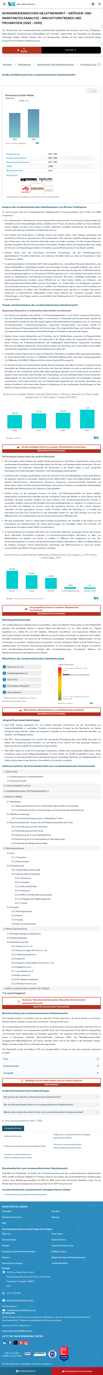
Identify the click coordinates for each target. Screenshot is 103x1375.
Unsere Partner (59, 1239)
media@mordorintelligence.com (21, 1310)
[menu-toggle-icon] (4, 4)
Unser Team (57, 1234)
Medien (5, 1245)
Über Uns (6, 1234)
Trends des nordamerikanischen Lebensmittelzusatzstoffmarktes (67, 1146)
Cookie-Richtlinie (60, 1263)
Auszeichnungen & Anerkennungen (19, 1251)
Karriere (6, 1257)
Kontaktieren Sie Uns (11, 1217)
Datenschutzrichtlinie (12, 1263)
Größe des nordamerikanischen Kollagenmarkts (25, 1146)
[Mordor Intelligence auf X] (15, 1343)
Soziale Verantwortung (62, 1245)
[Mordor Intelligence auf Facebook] (10, 1343)
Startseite (6, 1211)
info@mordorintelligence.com (19, 1300)
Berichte (56, 1211)
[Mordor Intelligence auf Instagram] (26, 1343)
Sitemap (55, 1217)
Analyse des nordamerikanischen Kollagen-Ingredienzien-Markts (72, 1136)
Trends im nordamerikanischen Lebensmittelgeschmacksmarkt (18, 1156)
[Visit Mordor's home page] (12, 4)
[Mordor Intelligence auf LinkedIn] (4, 1343)
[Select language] (93, 4)
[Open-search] (100, 4)
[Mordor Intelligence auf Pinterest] (21, 1343)
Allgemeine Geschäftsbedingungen (69, 1257)
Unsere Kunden (9, 1239)
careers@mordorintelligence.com (17, 1330)
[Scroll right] (99, 64)
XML (4, 1223)
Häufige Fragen (59, 1251)
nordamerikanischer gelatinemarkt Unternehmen (25, 1194)
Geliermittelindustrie (13, 1136)
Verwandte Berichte (13, 1128)
